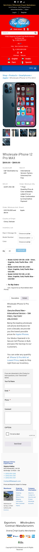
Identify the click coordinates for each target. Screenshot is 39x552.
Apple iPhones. (22, 335)
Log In (14, 12)
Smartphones (25, 76)
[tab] (15, 298)
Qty (4, 251)
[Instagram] (18, 2)
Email (7, 391)
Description (15, 298)
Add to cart (21, 250)
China (6, 222)
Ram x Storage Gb (9, 233)
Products (13, 76)
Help (12, 46)
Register (24, 12)
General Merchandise (16, 9)
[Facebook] (15, 2)
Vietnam (12, 222)
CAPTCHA (8, 427)
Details (24, 298)
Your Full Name (10, 381)
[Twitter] (21, 2)
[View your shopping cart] (20, 44)
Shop (5, 76)
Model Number (8, 237)
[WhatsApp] (18, 52)
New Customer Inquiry (21, 46)
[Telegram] (21, 52)
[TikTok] (24, 2)
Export (26, 9)
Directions (6, 510)
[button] (31, 68)
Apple (5, 78)
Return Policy (20, 497)
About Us (31, 493)
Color (5, 241)
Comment (8, 409)
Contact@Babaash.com (12, 481)
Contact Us (31, 495)
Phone (8, 400)
